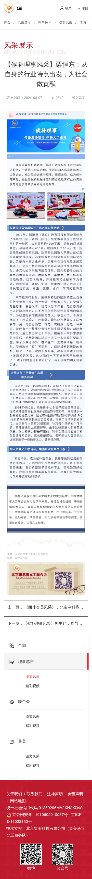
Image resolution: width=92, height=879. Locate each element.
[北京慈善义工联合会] (9, 6)
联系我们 (35, 794)
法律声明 (55, 794)
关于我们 (14, 794)
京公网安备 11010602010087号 (39, 814)
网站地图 (18, 800)
